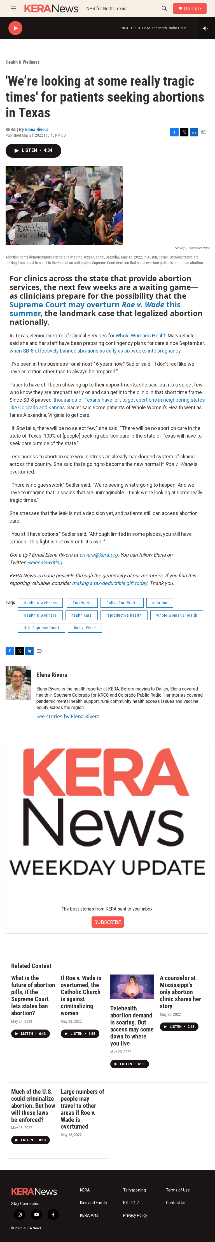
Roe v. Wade (143, 304)
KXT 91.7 (131, 1203)
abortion (159, 603)
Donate (192, 9)
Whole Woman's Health (176, 615)
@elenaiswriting (44, 562)
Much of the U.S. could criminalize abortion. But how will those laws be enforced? (33, 1105)
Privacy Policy (135, 1215)
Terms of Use (178, 1190)
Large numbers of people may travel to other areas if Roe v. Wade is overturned (82, 1109)
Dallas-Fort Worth (122, 603)
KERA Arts (89, 1215)
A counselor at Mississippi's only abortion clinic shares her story (180, 992)
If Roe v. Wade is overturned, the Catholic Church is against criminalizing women (81, 996)
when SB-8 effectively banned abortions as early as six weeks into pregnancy (95, 351)
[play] (15, 28)
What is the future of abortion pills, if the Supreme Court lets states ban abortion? (33, 996)
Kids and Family (93, 1203)
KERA (85, 1190)
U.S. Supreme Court (41, 628)
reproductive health (124, 615)
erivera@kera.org (98, 555)
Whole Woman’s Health (141, 335)
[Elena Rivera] (18, 683)
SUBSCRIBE (107, 922)
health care (81, 615)
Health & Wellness (23, 62)
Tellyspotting (134, 1190)
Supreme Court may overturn (66, 304)
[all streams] (206, 28)
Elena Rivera (36, 129)
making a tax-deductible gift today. (110, 583)
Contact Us (175, 1203)
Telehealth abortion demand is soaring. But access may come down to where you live (132, 1026)
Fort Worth (82, 603)
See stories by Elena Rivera (68, 716)
